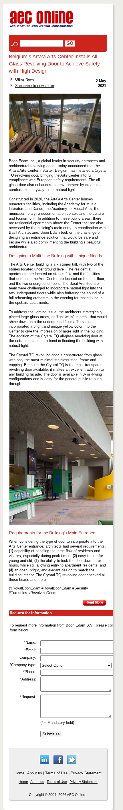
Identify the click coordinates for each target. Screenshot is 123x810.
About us (34, 773)
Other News (25, 79)
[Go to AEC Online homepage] (41, 27)
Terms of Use (56, 773)
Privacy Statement (86, 773)
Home (19, 773)
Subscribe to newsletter (34, 86)
